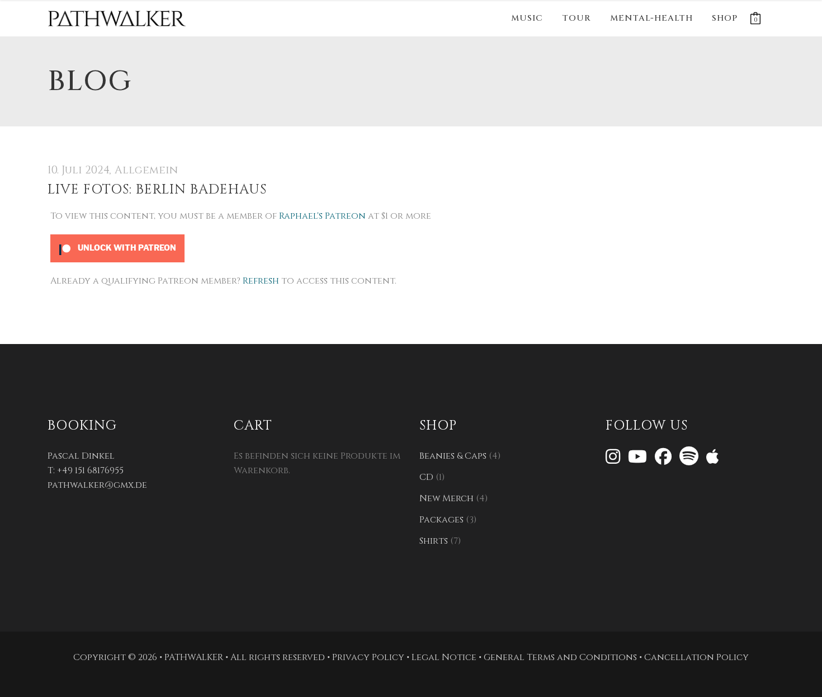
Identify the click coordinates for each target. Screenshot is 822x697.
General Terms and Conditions (560, 657)
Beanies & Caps (452, 456)
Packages (441, 520)
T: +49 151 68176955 (86, 470)
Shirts (433, 541)
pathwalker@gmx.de (97, 485)
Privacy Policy (368, 657)
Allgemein (146, 170)
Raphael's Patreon (322, 216)
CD (426, 477)
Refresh (261, 281)
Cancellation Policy (696, 657)
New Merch (446, 498)
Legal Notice (444, 657)
